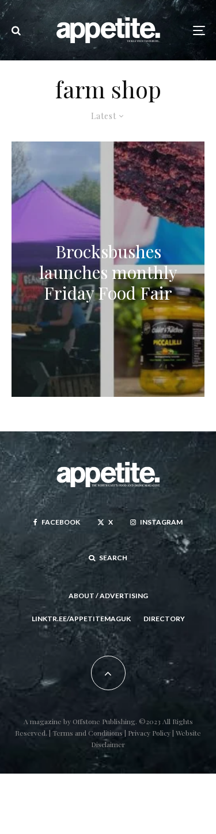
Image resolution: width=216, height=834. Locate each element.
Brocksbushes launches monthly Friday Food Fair (108, 272)
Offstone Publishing (104, 721)
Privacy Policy (150, 732)
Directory (164, 618)
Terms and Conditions (87, 732)
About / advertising (108, 595)
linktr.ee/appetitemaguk (81, 618)
